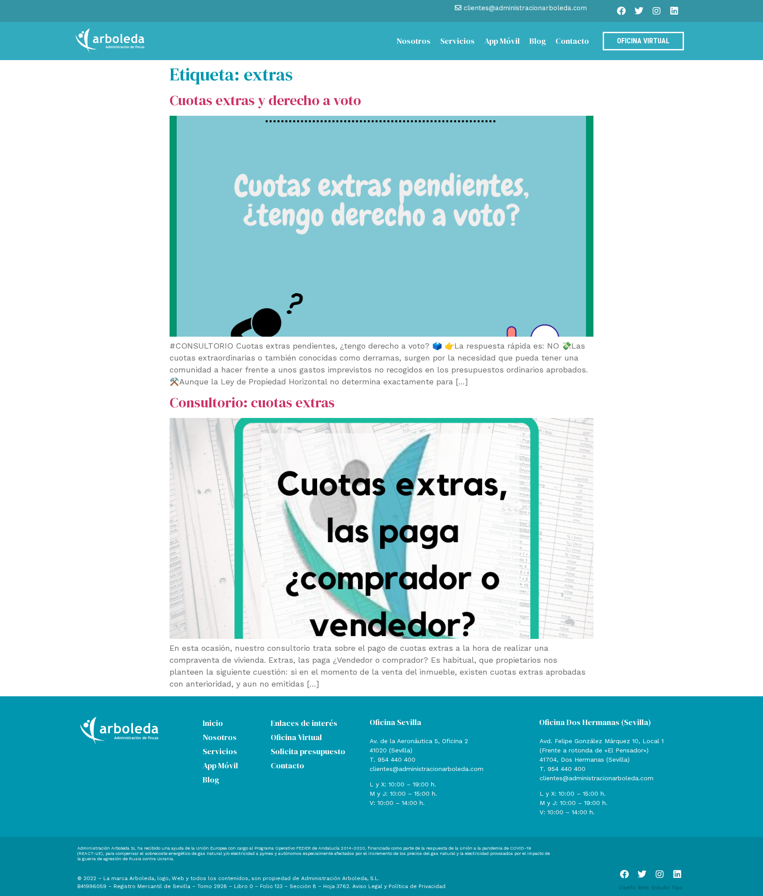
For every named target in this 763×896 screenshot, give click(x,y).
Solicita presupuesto (308, 751)
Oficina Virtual (296, 737)
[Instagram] (656, 11)
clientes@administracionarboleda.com (426, 768)
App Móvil (502, 40)
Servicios (457, 40)
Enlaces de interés (304, 723)
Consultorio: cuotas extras (252, 402)
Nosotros (414, 40)
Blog (537, 40)
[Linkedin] (674, 11)
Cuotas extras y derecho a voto (265, 100)
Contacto (572, 40)
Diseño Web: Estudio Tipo (650, 888)
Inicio (213, 723)
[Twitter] (639, 11)
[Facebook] (621, 11)
